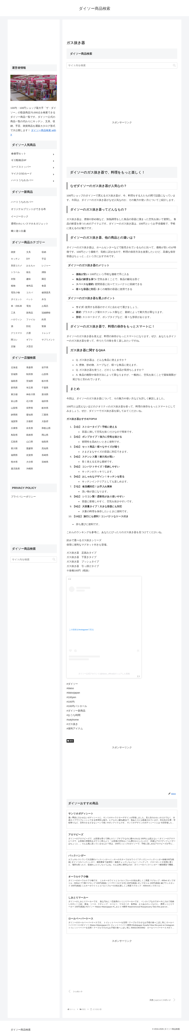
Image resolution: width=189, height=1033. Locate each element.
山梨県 (14, 408)
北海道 (14, 367)
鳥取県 (14, 435)
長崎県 (45, 455)
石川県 (29, 401)
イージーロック (19, 216)
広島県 (14, 441)
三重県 (45, 415)
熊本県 (14, 462)
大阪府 (45, 421)
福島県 (14, 381)
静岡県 (14, 415)
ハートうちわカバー (22, 202)
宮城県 (14, 374)
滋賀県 (14, 421)
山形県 (45, 374)
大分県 (29, 462)
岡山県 (45, 435)
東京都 (14, 394)
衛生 (71, 741)
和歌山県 (46, 428)
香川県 (14, 448)
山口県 (29, 441)
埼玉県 (29, 387)
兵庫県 (14, 428)
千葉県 (45, 387)
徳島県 (45, 441)
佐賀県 (29, 455)
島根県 (29, 435)
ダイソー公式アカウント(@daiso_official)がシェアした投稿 (104, 674)
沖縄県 (29, 468)
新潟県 (45, 394)
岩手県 (45, 367)
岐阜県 (45, 408)
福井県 (45, 401)
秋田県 (29, 374)
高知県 (45, 448)
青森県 (29, 367)
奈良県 (29, 428)
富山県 (14, 401)
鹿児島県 (15, 468)
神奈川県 (30, 394)
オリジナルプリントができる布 (28, 209)
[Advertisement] (122, 31)
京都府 (29, 421)
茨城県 (29, 381)
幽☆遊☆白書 (18, 231)
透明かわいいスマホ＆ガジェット (29, 223)
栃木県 (45, 381)
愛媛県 (29, 448)
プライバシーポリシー (23, 496)
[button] (174, 65)
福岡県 (14, 455)
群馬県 (14, 387)
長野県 (29, 408)
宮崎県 (45, 462)
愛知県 (29, 415)
